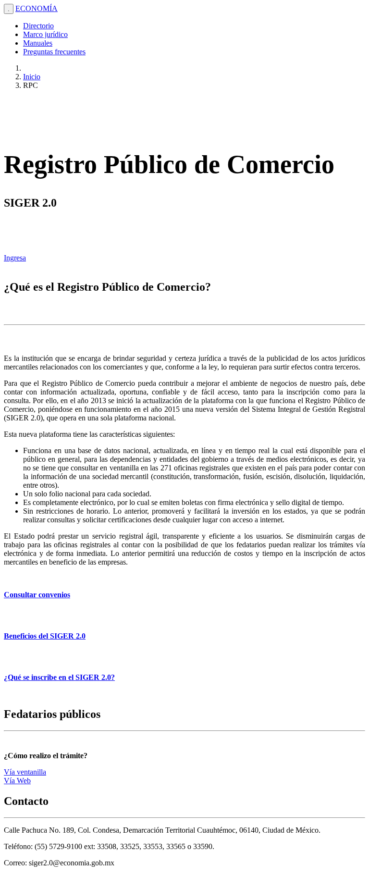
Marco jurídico (45, 34)
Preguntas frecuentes (54, 52)
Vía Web (17, 780)
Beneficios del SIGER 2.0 (45, 636)
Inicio (31, 77)
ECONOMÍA (36, 8)
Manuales (37, 43)
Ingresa (15, 258)
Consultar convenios (37, 595)
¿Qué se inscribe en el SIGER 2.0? (59, 677)
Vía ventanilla (25, 772)
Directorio (38, 26)
